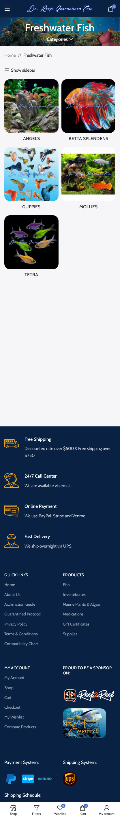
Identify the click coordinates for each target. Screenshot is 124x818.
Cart (8, 697)
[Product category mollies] (88, 179)
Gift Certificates (76, 624)
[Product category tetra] (31, 248)
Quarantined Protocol (22, 614)
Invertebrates (74, 594)
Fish (66, 584)
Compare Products (20, 726)
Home (10, 55)
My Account (14, 677)
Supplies (70, 633)
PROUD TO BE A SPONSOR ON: (87, 670)
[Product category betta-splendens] (88, 111)
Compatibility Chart (21, 643)
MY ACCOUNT (17, 667)
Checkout (12, 707)
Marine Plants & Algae (81, 604)
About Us (12, 594)
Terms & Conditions (21, 633)
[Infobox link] (59, 447)
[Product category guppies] (31, 179)
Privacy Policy (15, 624)
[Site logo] (60, 8)
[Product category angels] (31, 111)
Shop (9, 687)
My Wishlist (14, 717)
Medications (73, 614)
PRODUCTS (73, 574)
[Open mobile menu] (7, 8)
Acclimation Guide (19, 604)
